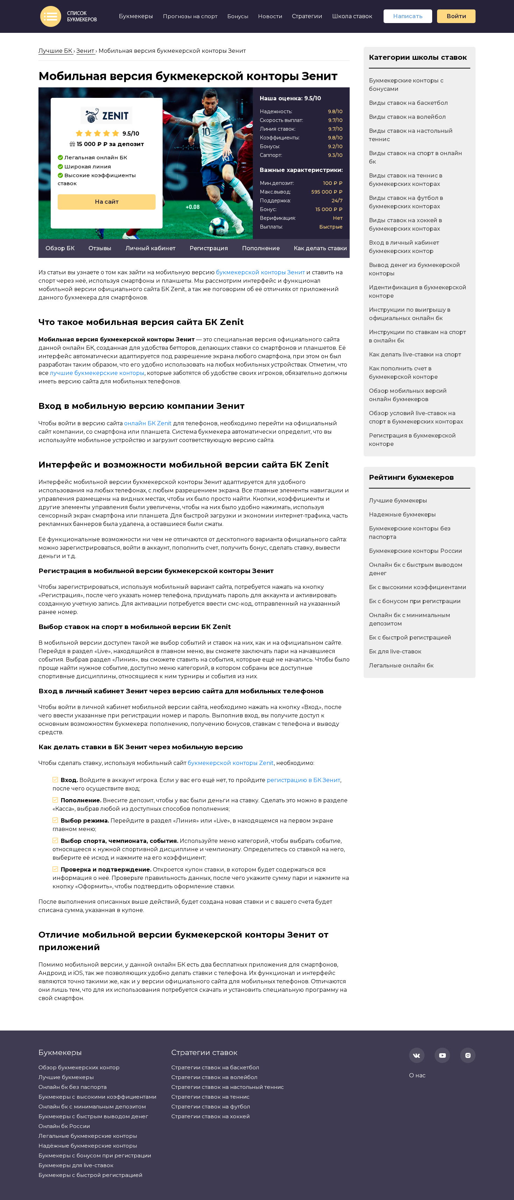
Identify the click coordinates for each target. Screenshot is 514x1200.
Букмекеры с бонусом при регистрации (94, 1155)
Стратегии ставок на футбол (210, 1106)
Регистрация (209, 248)
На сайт (107, 201)
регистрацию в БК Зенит (303, 780)
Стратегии (307, 16)
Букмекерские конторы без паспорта (410, 532)
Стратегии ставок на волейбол (214, 1077)
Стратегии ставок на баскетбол (215, 1067)
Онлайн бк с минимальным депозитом (409, 619)
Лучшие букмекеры (398, 500)
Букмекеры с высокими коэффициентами (97, 1096)
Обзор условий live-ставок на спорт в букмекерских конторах (416, 417)
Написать (408, 16)
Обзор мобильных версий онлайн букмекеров (408, 395)
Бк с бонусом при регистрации (415, 601)
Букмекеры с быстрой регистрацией (90, 1175)
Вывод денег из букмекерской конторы (414, 269)
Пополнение (261, 248)
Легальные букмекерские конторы (87, 1136)
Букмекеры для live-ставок (75, 1165)
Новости (270, 16)
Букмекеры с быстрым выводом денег (93, 1116)
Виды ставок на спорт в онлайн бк (415, 157)
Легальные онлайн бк (401, 665)
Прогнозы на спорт (190, 16)
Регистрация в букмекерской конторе (412, 439)
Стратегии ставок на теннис (210, 1096)
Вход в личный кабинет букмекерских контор (404, 246)
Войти (456, 16)
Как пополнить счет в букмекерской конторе (403, 372)
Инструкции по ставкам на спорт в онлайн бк (417, 336)
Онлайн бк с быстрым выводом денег (416, 569)
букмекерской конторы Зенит (260, 272)
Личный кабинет (151, 248)
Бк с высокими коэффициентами (417, 587)
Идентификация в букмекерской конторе (417, 291)
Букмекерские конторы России (415, 551)
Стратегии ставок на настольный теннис (227, 1087)
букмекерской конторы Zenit (231, 763)
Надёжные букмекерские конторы (87, 1145)
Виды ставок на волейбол (407, 117)
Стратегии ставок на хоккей (210, 1116)
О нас (417, 1075)
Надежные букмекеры (402, 514)
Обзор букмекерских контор (79, 1067)
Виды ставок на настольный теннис (411, 135)
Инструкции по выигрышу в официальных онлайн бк (409, 313)
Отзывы (100, 248)
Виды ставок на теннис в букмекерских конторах (405, 179)
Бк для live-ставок (395, 651)
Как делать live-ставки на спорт (415, 354)
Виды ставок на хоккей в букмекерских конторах (405, 224)
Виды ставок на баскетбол (408, 103)
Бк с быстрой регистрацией (410, 637)
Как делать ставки (320, 248)
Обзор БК (59, 248)
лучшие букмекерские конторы (97, 373)
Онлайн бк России (64, 1126)
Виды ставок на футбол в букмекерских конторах (406, 202)
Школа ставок (352, 16)
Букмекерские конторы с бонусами (406, 84)
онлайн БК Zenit (148, 423)
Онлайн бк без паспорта (72, 1087)
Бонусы (237, 16)
